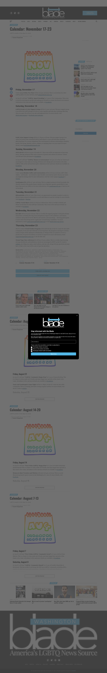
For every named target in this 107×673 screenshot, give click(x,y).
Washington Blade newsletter (40, 347)
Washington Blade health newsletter (42, 350)
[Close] (77, 315)
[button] (53, 348)
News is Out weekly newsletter (41, 348)
